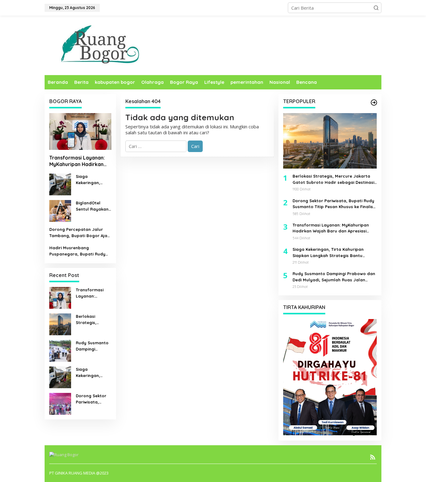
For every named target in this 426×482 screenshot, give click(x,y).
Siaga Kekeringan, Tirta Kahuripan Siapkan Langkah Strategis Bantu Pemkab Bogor (92, 180)
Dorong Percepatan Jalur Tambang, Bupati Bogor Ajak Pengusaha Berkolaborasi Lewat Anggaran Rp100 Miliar (79, 233)
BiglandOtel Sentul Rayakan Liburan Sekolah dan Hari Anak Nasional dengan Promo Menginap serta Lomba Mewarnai (92, 206)
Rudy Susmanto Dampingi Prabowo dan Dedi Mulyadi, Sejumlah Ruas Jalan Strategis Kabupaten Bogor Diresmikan (92, 346)
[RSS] (373, 457)
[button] (376, 7)
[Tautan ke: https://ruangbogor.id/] (374, 102)
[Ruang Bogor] (98, 45)
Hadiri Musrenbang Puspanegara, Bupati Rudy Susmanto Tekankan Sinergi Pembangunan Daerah (77, 251)
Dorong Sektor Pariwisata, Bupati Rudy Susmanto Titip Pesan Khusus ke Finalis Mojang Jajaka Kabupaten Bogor (93, 399)
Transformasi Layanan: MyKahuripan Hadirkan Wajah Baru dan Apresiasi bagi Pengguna (79, 161)
